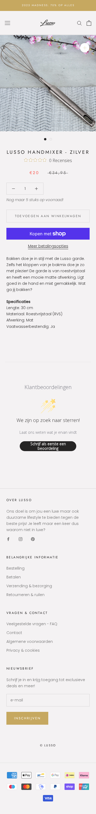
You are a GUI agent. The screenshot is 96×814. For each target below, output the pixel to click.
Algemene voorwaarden (29, 641)
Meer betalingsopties (48, 246)
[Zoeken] (79, 23)
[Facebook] (8, 539)
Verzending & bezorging (29, 586)
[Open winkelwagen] (89, 23)
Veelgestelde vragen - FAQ (31, 624)
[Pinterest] (33, 539)
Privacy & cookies (23, 650)
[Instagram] (20, 539)
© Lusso (48, 745)
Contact (14, 632)
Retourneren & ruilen (25, 594)
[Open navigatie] (7, 23)
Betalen (13, 577)
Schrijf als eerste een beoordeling (48, 446)
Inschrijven (27, 718)
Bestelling (15, 568)
